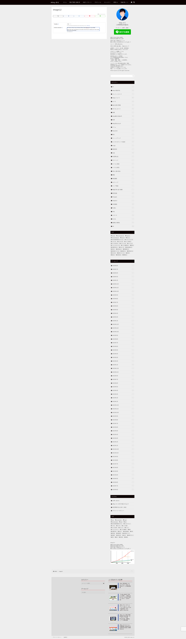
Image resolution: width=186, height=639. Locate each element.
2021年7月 (122, 463)
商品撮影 (122, 178)
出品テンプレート (87, 2)
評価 (112, 537)
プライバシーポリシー (118, 510)
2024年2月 (122, 361)
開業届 (126, 537)
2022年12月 (122, 405)
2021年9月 (122, 456)
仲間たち (115, 2)
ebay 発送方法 (122, 90)
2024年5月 (122, 350)
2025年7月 (122, 302)
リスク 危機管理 (125, 245)
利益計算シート (124, 2)
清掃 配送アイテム (115, 251)
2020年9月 (122, 478)
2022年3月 (122, 438)
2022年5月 (122, 430)
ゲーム (122, 127)
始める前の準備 (122, 105)
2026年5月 (122, 273)
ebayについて (123, 97)
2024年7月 (122, 342)
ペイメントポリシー (116, 245)
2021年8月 (122, 460)
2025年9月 (122, 295)
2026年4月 (122, 276)
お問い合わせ (115, 500)
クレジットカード (122, 94)
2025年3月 (122, 317)
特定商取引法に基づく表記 (119, 507)
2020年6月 (122, 489)
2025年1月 (122, 320)
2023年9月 (122, 375)
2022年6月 (122, 427)
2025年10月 (122, 291)
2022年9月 (122, 416)
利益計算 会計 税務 (122, 189)
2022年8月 (122, 419)
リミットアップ (122, 138)
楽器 (122, 112)
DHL (122, 211)
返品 (116, 537)
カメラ (122, 101)
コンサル (121, 241)
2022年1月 (122, 445)
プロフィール (98, 2)
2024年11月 (122, 328)
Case (113, 520)
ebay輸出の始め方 (122, 116)
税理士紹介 (130, 251)
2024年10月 (122, 331)
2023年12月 (122, 368)
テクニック (123, 243)
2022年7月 (122, 423)
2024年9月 (122, 335)
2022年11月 (122, 408)
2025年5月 (122, 309)
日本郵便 (122, 204)
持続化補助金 (129, 247)
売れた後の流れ (122, 171)
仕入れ (122, 219)
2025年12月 (122, 284)
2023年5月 (122, 386)
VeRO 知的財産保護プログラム (117, 239)
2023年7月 (122, 379)
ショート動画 (128, 241)
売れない (122, 247)
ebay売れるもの (122, 123)
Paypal (125, 520)
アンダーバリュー (129, 239)
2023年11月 (122, 372)
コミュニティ (107, 2)
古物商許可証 (114, 247)
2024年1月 (122, 364)
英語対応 (122, 149)
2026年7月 (122, 269)
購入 (122, 134)
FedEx (122, 208)
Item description (119, 520)
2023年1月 (122, 401)
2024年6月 (122, 346)
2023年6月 (122, 383)
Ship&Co (122, 200)
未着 (113, 249)
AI (122, 86)
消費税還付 (126, 249)
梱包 (122, 174)
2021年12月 (122, 449)
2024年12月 (122, 324)
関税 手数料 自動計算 (75, 2)
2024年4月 (122, 353)
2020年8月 (122, 482)
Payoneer (122, 130)
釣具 (122, 119)
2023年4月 (122, 390)
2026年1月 (122, 280)
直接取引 (124, 251)
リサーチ (122, 215)
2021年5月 (122, 471)
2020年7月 (122, 485)
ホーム (65, 2)
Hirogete (122, 197)
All (123, 226)
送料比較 (121, 537)
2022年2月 (122, 441)
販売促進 (122, 193)
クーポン (114, 241)
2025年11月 (122, 287)
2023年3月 (122, 394)
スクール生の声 (115, 243)
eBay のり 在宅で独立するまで (120, 504)
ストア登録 (122, 185)
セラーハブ (122, 182)
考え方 (125, 535)
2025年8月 (122, 298)
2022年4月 (122, 434)
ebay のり (55, 2)
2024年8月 (122, 339)
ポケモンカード (122, 108)
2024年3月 (122, 357)
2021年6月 (122, 467)
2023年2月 (122, 397)
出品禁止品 (122, 156)
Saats (122, 237)
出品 (122, 152)
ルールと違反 (122, 164)
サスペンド (122, 160)
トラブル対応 (122, 167)
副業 (132, 245)
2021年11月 (122, 452)
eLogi (122, 145)
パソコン (130, 243)
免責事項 (65, 637)
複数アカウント (130, 535)
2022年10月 (122, 412)
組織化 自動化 (122, 222)
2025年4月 (122, 313)
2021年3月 (122, 475)
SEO (128, 237)
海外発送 (119, 249)
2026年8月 (122, 265)
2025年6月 (122, 306)
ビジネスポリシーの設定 (122, 141)
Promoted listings (115, 237)
